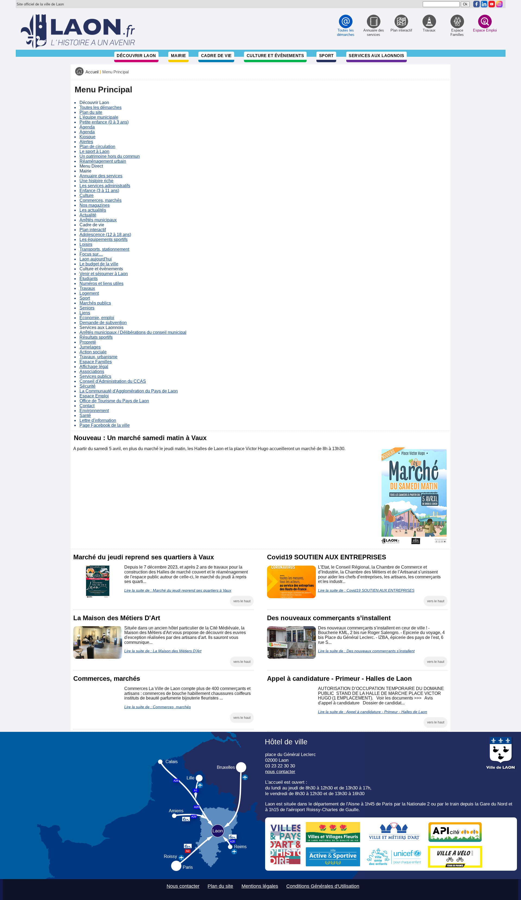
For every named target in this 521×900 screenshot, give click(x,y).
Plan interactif (93, 229)
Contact (87, 405)
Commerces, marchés (101, 200)
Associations (92, 371)
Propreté (88, 342)
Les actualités (93, 210)
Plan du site (91, 112)
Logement (89, 293)
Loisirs (86, 244)
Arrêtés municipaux (98, 220)
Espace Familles (96, 361)
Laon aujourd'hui (96, 259)
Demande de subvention (103, 322)
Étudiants (89, 278)
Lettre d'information (98, 420)
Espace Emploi (94, 396)
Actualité (88, 215)
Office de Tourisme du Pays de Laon (114, 401)
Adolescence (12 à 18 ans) (105, 234)
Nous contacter (183, 886)
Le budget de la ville (99, 264)
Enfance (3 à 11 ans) (99, 190)
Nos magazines (95, 205)
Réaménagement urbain (103, 161)
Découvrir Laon (136, 55)
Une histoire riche (96, 180)
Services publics (95, 376)
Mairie (178, 55)
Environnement (94, 410)
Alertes (86, 141)
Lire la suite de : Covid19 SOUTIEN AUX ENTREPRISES (366, 590)
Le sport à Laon (94, 151)
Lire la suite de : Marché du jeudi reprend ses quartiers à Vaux (177, 590)
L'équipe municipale (99, 117)
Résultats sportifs (96, 337)
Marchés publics (95, 303)
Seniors (87, 308)
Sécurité (88, 386)
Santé (85, 415)
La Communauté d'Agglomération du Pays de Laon (129, 391)
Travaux (87, 288)
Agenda (87, 127)
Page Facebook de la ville (105, 425)
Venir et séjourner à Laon (104, 273)
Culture (87, 195)
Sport (326, 55)
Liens (85, 313)
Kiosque (88, 136)
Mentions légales (260, 886)
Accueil (92, 72)
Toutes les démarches (101, 107)
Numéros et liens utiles (101, 283)
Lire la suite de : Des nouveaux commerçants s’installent (366, 651)
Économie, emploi (97, 317)
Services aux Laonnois (376, 55)
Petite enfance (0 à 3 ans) (104, 122)
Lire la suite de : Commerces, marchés (157, 707)
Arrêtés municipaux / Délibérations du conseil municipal (133, 332)
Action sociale (93, 352)
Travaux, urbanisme (98, 357)
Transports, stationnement (104, 249)
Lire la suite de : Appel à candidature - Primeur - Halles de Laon (372, 712)
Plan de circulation (97, 146)
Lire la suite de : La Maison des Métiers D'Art (162, 651)
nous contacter (280, 771)
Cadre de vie (216, 55)
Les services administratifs (105, 185)
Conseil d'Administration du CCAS (113, 381)
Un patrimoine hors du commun (110, 156)
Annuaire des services (101, 176)
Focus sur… (91, 254)
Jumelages (90, 347)
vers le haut (241, 601)
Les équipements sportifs (104, 239)
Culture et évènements (275, 55)
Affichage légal (94, 366)
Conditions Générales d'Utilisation (322, 886)
